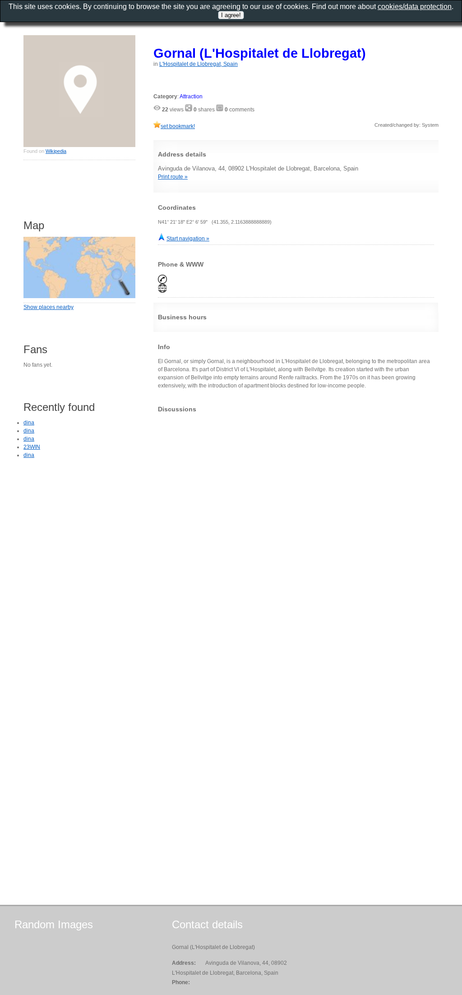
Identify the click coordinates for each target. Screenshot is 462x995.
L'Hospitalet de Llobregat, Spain (198, 64)
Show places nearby (48, 307)
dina (28, 422)
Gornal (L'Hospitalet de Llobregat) (259, 53)
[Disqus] (296, 532)
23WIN (31, 447)
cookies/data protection (415, 6)
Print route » (173, 177)
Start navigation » (187, 238)
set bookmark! (178, 126)
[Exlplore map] (79, 296)
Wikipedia (56, 151)
